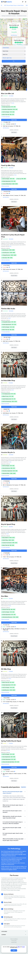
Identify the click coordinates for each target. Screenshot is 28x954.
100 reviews (11, 167)
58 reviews (11, 526)
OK (13, 950)
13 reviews (11, 743)
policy (23, 946)
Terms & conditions (14, 939)
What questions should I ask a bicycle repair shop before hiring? (12, 817)
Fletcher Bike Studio (8, 309)
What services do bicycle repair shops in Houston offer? (13, 805)
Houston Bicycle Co (8, 452)
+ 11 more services (5, 116)
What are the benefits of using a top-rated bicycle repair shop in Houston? (13, 839)
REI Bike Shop (6, 669)
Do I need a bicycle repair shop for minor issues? (13, 834)
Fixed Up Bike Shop (8, 165)
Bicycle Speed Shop (8, 524)
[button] (26, 20)
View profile (14, 32)
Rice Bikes (4, 596)
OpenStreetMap (20, 44)
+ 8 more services (5, 186)
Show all (25, 28)
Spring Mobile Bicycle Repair (11, 741)
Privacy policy (14, 940)
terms (18, 946)
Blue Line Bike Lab (7, 93)
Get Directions (14, 35)
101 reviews (14, 29)
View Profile (14, 119)
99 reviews (11, 382)
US (1, 5)
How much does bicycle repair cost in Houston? (12, 811)
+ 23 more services (5, 260)
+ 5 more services (5, 475)
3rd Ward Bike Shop (8, 380)
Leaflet (14, 44)
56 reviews (11, 598)
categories (4, 931)
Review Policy (14, 942)
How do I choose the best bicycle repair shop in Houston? (12, 792)
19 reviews (11, 671)
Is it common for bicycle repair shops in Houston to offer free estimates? (12, 822)
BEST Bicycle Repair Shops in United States (14, 5)
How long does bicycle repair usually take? (12, 828)
